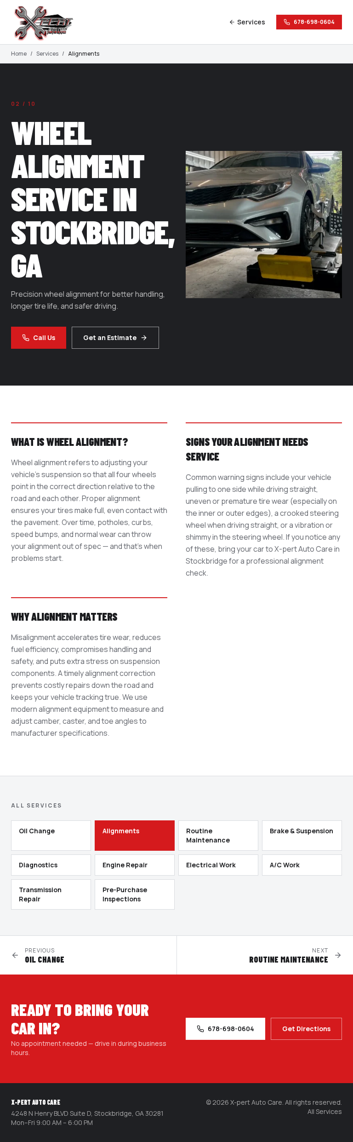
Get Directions (306, 1028)
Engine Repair (125, 864)
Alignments (120, 830)
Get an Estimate (110, 337)
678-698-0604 (314, 22)
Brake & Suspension (301, 830)
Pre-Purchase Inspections (124, 894)
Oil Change (37, 830)
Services (251, 21)
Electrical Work (211, 864)
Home (19, 54)
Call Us (44, 337)
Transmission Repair (40, 894)
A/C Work (285, 864)
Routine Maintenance (208, 835)
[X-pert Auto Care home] (48, 22)
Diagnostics (38, 864)
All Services (324, 1111)
